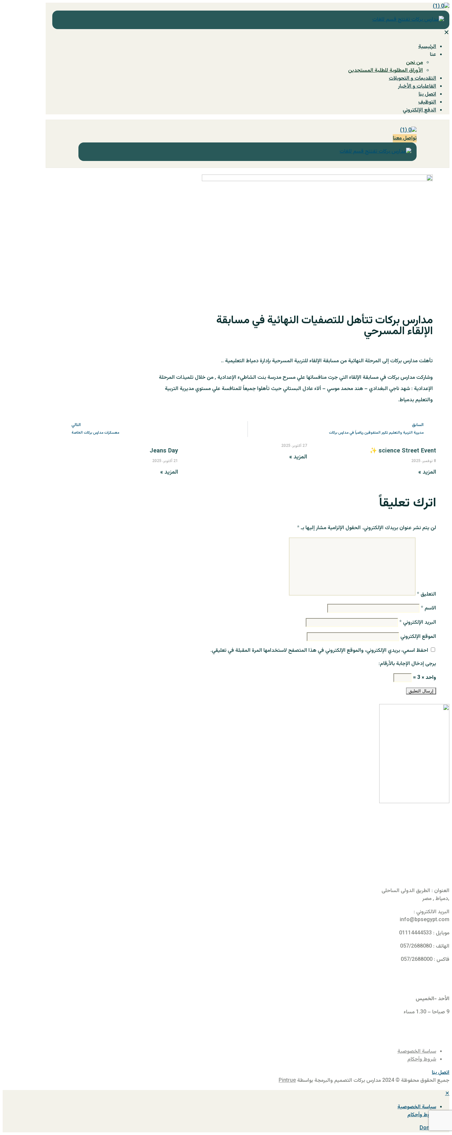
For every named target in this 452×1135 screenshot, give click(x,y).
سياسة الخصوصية (416, 1051)
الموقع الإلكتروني (418, 637)
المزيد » (427, 472)
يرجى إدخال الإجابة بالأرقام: (407, 664)
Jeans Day (164, 451)
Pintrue (287, 1080)
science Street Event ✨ (403, 451)
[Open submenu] (395, 1107)
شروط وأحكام (421, 1059)
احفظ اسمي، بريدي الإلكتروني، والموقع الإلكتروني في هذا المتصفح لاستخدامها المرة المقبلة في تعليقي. (319, 650)
